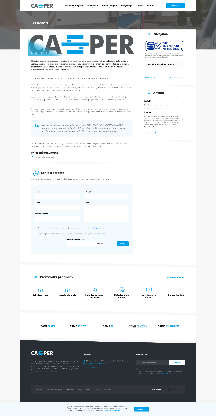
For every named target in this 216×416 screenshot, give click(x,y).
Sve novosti (150, 78)
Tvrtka (90, 192)
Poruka (86, 203)
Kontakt (150, 5)
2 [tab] (173, 78)
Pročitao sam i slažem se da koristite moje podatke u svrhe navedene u (71, 228)
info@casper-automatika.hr (97, 364)
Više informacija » (112, 410)
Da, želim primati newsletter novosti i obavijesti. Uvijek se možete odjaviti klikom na (72, 234)
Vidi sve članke (151, 133)
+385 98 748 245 (93, 367)
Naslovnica (39, 390)
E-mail (37, 203)
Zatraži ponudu (175, 6)
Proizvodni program (74, 5)
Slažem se (141, 409)
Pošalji (122, 244)
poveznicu (103, 234)
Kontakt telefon (41, 213)
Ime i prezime (40, 192)
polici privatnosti (98, 228)
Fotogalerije (126, 5)
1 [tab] (171, 78)
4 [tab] (178, 78)
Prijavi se (177, 362)
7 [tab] (184, 78)
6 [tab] (182, 78)
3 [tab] (175, 78)
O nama (139, 5)
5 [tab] (180, 78)
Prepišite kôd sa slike (75, 239)
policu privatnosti (167, 373)
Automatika (92, 5)
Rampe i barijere (109, 5)
